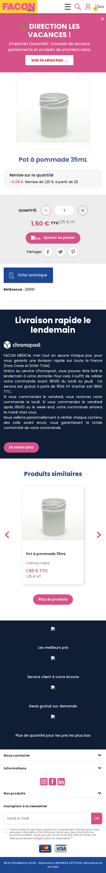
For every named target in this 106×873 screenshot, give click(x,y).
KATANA (53, 867)
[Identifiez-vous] (88, 7)
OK (96, 818)
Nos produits (14, 793)
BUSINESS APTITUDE (68, 863)
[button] (78, 7)
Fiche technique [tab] (32, 275)
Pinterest (73, 252)
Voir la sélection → (49, 60)
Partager (48, 252)
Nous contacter (17, 755)
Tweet (60, 252)
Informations (15, 768)
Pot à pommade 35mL (46, 554)
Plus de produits (53, 599)
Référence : (14, 289)
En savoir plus (21, 447)
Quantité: (27, 210)
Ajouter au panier (59, 237)
